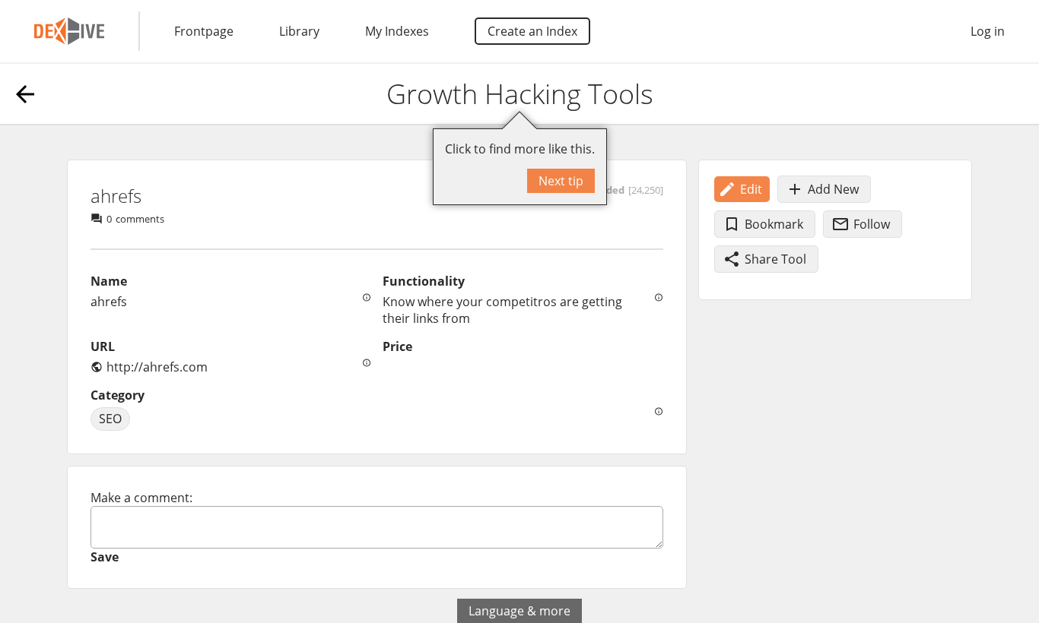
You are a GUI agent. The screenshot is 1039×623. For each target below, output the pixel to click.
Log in (988, 31)
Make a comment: (141, 497)
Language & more (519, 610)
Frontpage (204, 31)
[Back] (25, 94)
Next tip (561, 180)
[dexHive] (69, 31)
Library (299, 31)
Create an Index (532, 31)
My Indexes (397, 31)
